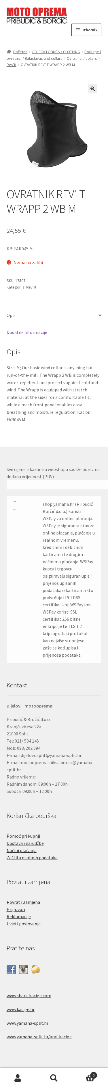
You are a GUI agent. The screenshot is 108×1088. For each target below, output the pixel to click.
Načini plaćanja (22, 850)
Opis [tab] (11, 315)
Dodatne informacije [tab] (27, 332)
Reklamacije (19, 916)
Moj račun (18, 1078)
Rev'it (11, 64)
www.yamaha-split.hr (27, 1023)
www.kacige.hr (21, 1009)
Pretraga (54, 1078)
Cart (83, 1073)
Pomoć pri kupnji (23, 836)
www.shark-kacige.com (29, 995)
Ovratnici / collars (82, 58)
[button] (92, 88)
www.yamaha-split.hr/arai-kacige (39, 1036)
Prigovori (16, 909)
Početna (20, 51)
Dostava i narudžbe (25, 843)
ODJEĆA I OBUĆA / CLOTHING (56, 51)
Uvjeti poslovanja (24, 923)
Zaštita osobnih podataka (32, 857)
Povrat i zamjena (23, 902)
